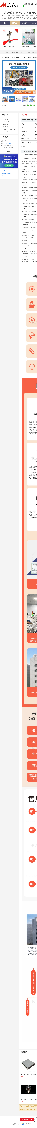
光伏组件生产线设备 (14, 52)
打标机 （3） (6, 119)
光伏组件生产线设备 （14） (10, 129)
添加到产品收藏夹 (6, 173)
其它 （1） (5, 131)
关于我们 (14, 1124)
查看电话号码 (7, 143)
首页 (1, 52)
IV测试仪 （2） (7, 122)
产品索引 (4, 171)
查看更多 (9, 151)
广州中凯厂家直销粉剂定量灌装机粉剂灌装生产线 (14, 46)
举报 (14, 105)
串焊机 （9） (6, 124)
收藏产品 (6, 105)
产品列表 (6, 52)
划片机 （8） (6, 126)
